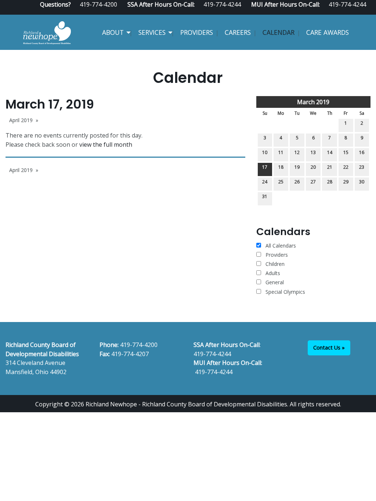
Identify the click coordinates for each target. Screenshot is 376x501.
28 (329, 182)
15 (345, 152)
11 (280, 152)
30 (361, 182)
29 (345, 182)
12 (297, 152)
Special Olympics (285, 291)
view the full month (105, 144)
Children (275, 263)
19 (297, 167)
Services (152, 32)
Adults (272, 273)
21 (329, 167)
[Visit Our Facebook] (344, 12)
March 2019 (313, 102)
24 (264, 182)
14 (329, 152)
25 (280, 182)
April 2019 (21, 120)
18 (280, 167)
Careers (238, 32)
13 (313, 152)
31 (264, 196)
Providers (196, 32)
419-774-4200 (139, 345)
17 (264, 167)
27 (313, 182)
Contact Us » (329, 347)
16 (361, 152)
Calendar (278, 32)
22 (345, 167)
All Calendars (280, 245)
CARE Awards (327, 32)
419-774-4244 (212, 354)
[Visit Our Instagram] (367, 12)
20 (313, 167)
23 (361, 167)
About (113, 32)
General (274, 282)
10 (264, 152)
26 (297, 182)
